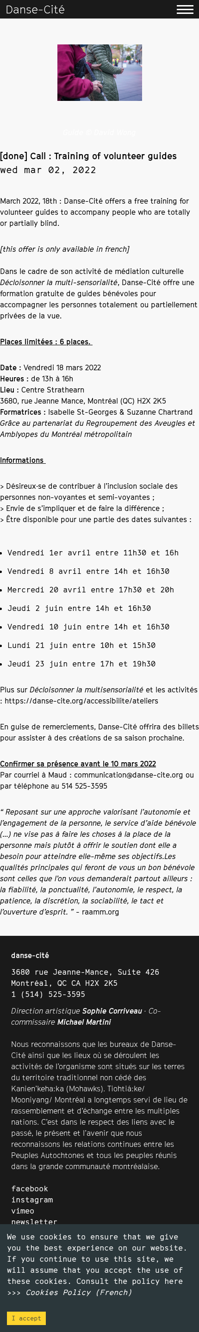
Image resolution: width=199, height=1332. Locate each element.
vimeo (22, 1210)
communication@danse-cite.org (128, 774)
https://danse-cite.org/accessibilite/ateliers (81, 700)
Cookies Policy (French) (78, 1292)
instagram (32, 1199)
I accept (26, 1318)
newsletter (34, 1221)
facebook (29, 1188)
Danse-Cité (35, 9)
